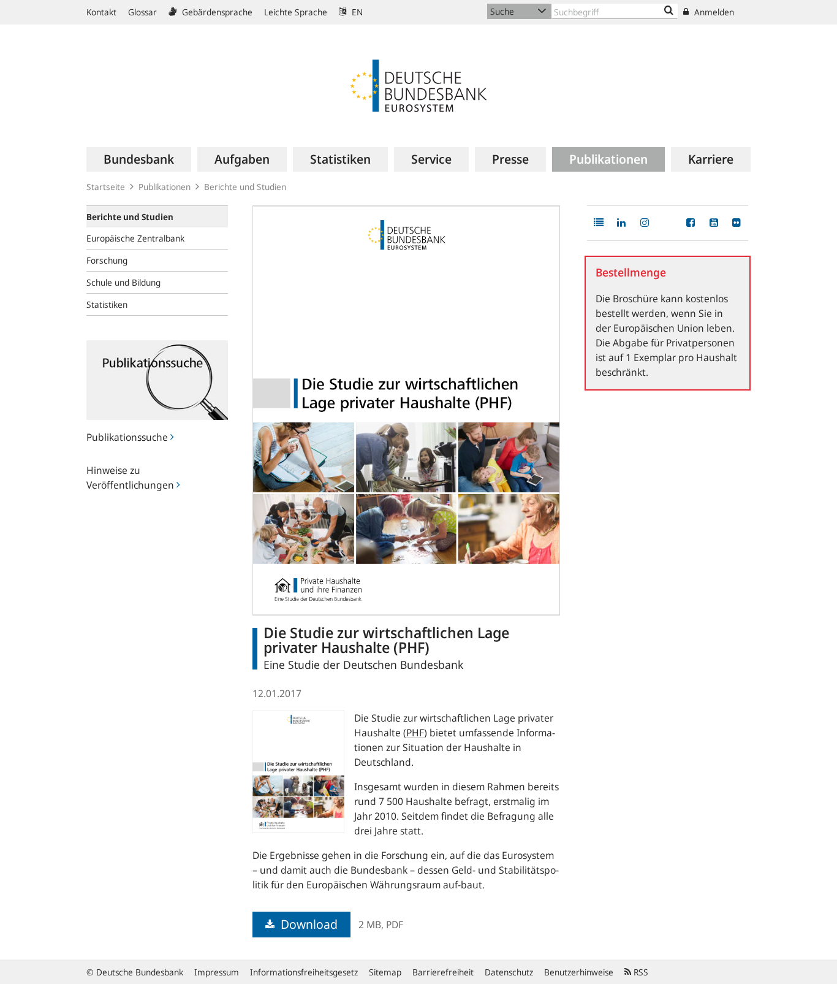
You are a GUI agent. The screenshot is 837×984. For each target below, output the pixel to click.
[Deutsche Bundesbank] (418, 84)
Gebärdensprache (216, 12)
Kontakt (101, 12)
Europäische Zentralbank (135, 238)
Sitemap (385, 972)
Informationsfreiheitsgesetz (304, 972)
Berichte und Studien (245, 187)
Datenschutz (509, 972)
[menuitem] (138, 159)
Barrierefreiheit (443, 972)
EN (356, 12)
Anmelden (713, 12)
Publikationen (164, 187)
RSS (639, 972)
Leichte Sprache (295, 12)
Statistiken (106, 304)
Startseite (105, 187)
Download (308, 924)
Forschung (106, 260)
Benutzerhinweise (578, 972)
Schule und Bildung (123, 282)
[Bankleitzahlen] (668, 11)
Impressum (216, 972)
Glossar (142, 12)
